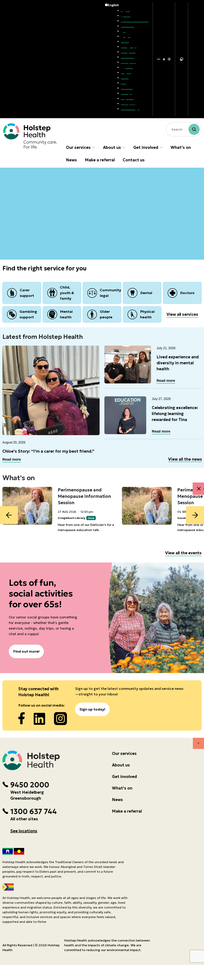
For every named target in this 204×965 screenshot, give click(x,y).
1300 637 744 (33, 811)
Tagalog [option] (127, 72)
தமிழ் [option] (124, 31)
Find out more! (26, 651)
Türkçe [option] (126, 93)
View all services (182, 314)
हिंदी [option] (123, 83)
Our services (78, 147)
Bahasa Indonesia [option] (135, 20)
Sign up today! (92, 709)
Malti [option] (124, 77)
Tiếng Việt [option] (128, 46)
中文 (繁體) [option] (129, 103)
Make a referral (100, 160)
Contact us (134, 160)
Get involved (145, 147)
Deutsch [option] (127, 57)
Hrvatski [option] (127, 26)
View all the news (185, 459)
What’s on (181, 147)
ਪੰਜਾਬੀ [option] (125, 41)
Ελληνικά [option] (128, 52)
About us (112, 147)
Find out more (21, 223)
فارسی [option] (125, 36)
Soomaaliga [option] (130, 108)
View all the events (183, 553)
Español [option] (127, 98)
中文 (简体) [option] (129, 62)
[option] (135, 10)
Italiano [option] (127, 88)
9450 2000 (29, 785)
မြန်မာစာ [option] (127, 67)
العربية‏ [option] (125, 10)
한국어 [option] (125, 15)
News (71, 160)
